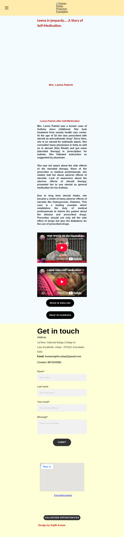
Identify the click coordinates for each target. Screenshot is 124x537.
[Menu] (6, 8)
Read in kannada (60, 315)
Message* (42, 417)
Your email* (43, 402)
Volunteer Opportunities (62, 517)
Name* (41, 371)
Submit (62, 442)
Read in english (60, 303)
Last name (42, 386)
